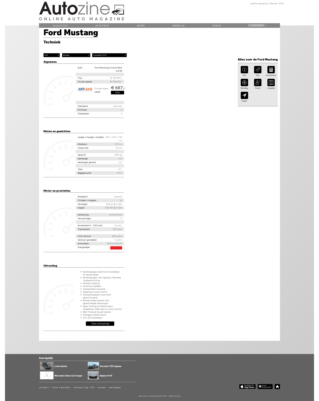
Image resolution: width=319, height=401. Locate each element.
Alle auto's (60, 25)
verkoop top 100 (84, 387)
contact (44, 387)
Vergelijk (178, 25)
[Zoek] (265, 25)
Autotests (102, 25)
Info (117, 92)
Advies (141, 25)
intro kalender (61, 387)
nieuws (102, 387)
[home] (276, 388)
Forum (216, 25)
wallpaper (115, 387)
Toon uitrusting (100, 323)
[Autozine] (159, 10)
